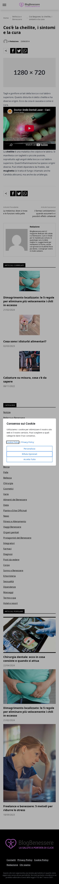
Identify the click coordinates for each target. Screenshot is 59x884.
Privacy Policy (27, 442)
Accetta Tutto (30, 459)
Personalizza (29, 448)
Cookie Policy (13, 442)
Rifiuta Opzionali (29, 454)
